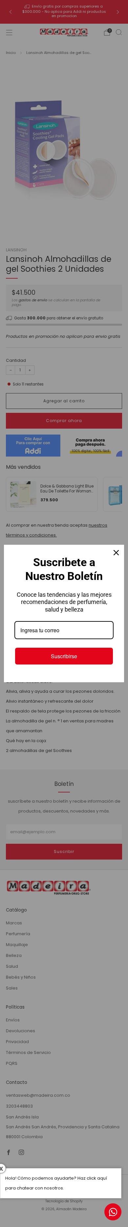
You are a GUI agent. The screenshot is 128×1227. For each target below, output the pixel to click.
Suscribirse (64, 656)
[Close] (116, 553)
